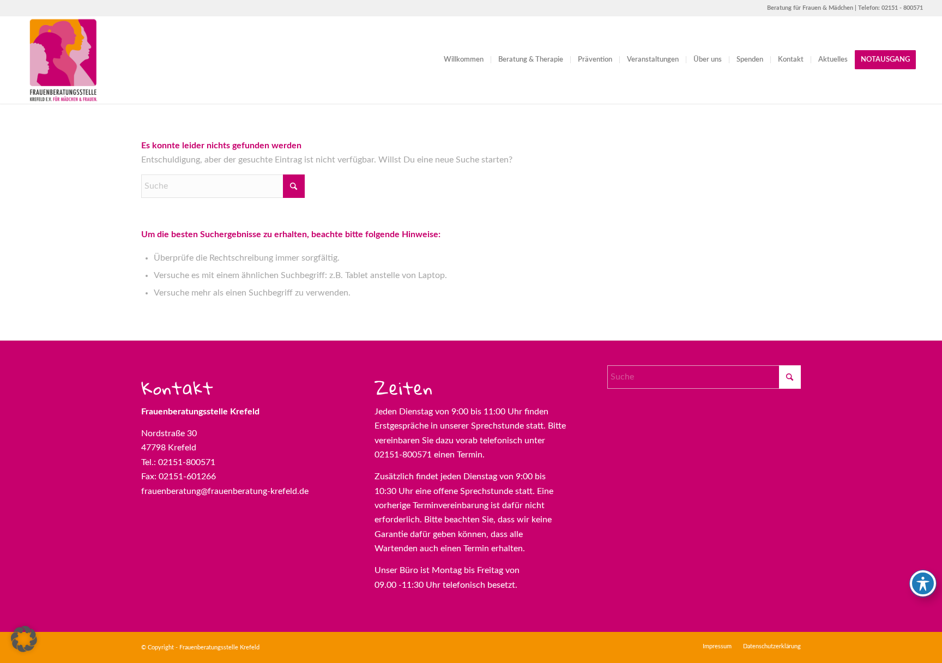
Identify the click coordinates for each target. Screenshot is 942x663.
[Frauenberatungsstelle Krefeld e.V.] (62, 60)
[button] (24, 639)
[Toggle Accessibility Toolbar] (923, 583)
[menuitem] (464, 60)
